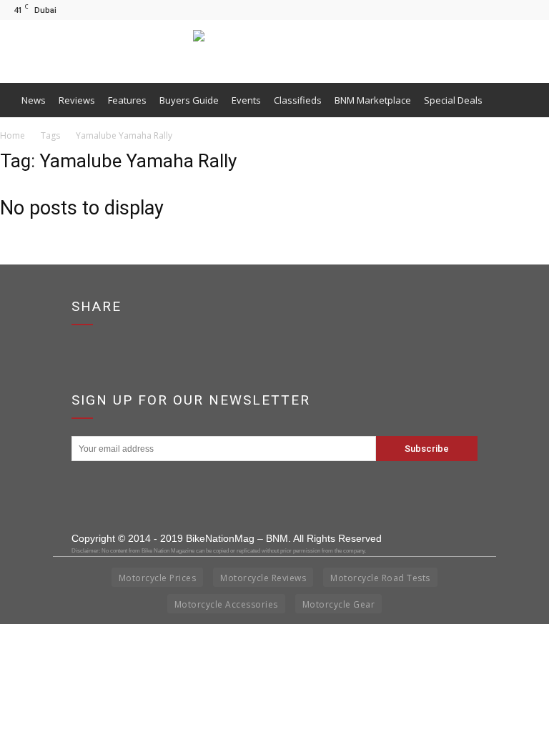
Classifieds (298, 100)
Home (12, 135)
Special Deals (453, 100)
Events (246, 100)
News (33, 100)
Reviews (77, 100)
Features (127, 100)
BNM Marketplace (373, 100)
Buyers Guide (189, 100)
